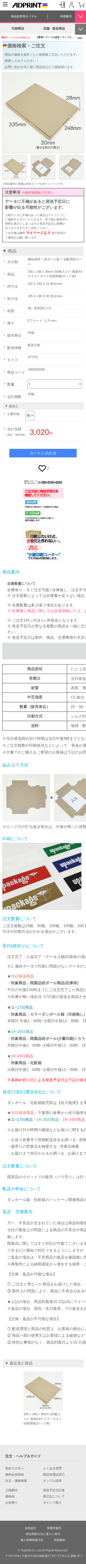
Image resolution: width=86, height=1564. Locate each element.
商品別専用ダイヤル (24, 16)
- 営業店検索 (68, 1146)
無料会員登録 (14, 1474)
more (79, 37)
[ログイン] (62, 5)
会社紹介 (30, 1528)
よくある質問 (52, 1468)
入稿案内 (11, 1490)
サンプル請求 (52, 1480)
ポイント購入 (52, 1502)
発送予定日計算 (54, 1490)
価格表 (10, 1496)
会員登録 (71, 5)
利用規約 (59, 1540)
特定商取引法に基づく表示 (43, 1534)
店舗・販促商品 (54, 28)
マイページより (38, 233)
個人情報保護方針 (32, 1540)
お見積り (11, 1502)
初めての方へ (14, 1468)
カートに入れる (43, 453)
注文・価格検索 (16, 1480)
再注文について (54, 1496)
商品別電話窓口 (54, 1474)
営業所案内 (54, 1528)
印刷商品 (18, 28)
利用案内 (66, 16)
